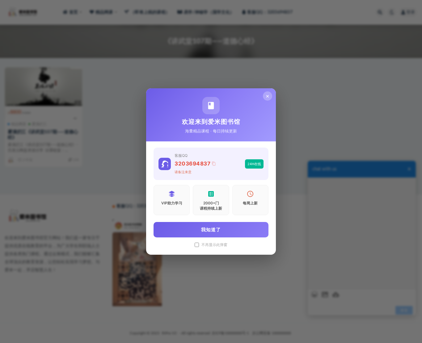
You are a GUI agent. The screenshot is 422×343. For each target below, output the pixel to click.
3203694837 (192, 164)
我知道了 (211, 229)
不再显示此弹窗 (214, 245)
